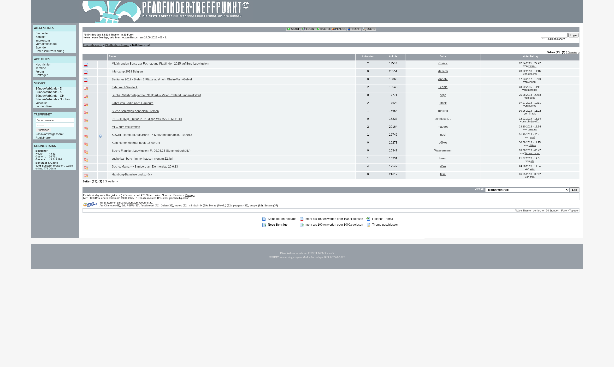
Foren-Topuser (570, 210)
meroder (532, 89)
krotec (178, 205)
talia (443, 174)
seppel (253, 205)
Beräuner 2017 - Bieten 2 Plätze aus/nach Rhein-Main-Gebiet (152, 79)
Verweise (41, 102)
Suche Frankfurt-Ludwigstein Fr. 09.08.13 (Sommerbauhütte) (151, 150)
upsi (443, 134)
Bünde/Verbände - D (48, 88)
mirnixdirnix (195, 205)
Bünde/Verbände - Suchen (52, 99)
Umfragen (41, 75)
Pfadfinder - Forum (117, 45)
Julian (164, 205)
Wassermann (443, 150)
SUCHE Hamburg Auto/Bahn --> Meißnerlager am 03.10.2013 (152, 135)
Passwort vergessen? (49, 134)
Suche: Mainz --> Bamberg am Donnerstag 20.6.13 (145, 166)
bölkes (443, 142)
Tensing (443, 111)
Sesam (268, 205)
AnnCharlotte (107, 205)
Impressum (42, 40)
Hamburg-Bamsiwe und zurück (132, 174)
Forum (39, 71)
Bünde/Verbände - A (48, 92)
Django (190, 195)
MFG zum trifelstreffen (126, 127)
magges (443, 126)
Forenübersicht (92, 45)
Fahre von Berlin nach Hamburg (133, 103)
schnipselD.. (443, 118)
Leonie (443, 87)
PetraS (532, 66)
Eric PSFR (128, 205)
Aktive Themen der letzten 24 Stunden (537, 210)
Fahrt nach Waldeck (125, 87)
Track (443, 103)
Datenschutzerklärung (49, 51)
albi (532, 161)
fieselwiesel (147, 205)
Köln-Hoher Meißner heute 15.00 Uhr (136, 142)
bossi (442, 158)
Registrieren (43, 137)
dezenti (443, 71)
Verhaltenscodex (46, 44)
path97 (532, 105)
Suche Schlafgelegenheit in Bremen (135, 111)
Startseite (41, 33)
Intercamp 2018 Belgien (127, 71)
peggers (238, 205)
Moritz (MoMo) (217, 205)
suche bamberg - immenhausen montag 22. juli (142, 158)
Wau (443, 166)
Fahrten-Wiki (43, 106)
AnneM (443, 79)
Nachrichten (43, 64)
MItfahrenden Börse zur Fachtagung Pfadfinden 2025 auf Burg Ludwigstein (160, 63)
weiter (573, 52)
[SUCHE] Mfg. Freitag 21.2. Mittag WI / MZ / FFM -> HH (147, 119)
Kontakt (40, 37)
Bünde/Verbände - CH (49, 95)
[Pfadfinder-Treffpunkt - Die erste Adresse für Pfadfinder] (166, 22)
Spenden (41, 47)
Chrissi (443, 63)
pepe (443, 95)
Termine (40, 68)
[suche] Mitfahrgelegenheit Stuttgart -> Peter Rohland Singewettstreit (156, 95)
